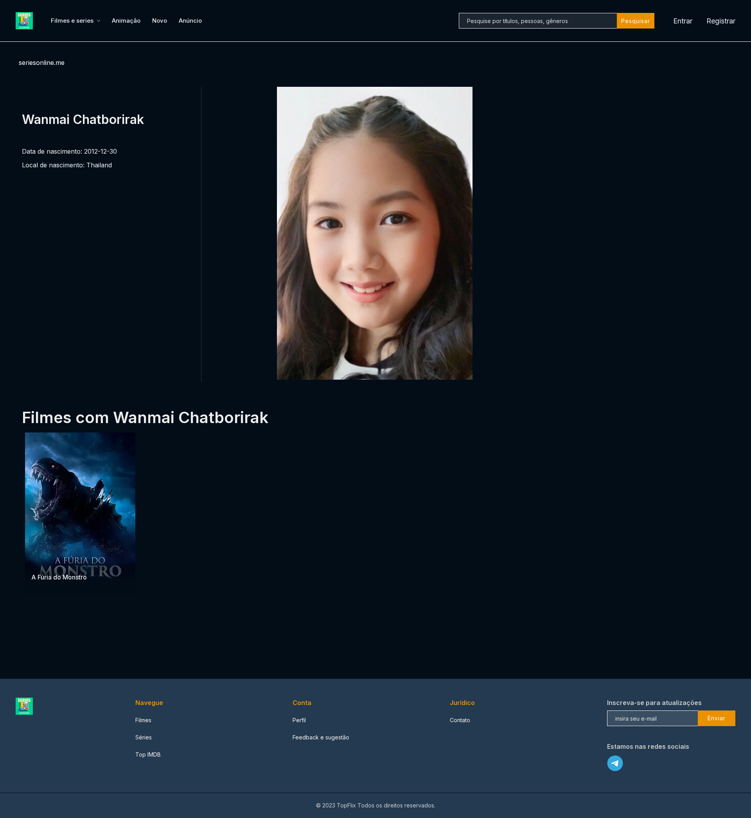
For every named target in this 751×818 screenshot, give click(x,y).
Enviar (717, 718)
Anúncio (190, 20)
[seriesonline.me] (25, 20)
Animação (126, 20)
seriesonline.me (42, 62)
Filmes (143, 720)
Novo (159, 20)
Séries (143, 737)
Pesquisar (635, 21)
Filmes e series (72, 20)
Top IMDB (148, 754)
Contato (460, 720)
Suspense (44, 562)
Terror (68, 562)
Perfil (299, 720)
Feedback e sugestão (321, 737)
